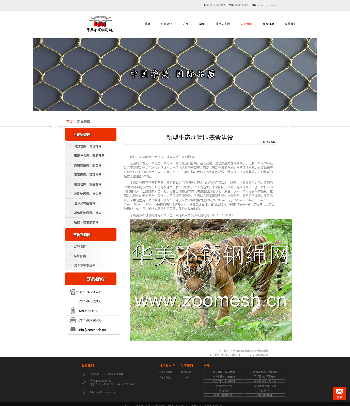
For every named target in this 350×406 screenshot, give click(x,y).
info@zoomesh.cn (266, 4)
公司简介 (166, 24)
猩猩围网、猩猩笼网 (87, 174)
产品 (186, 24)
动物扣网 (80, 246)
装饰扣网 (80, 256)
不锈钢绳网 (82, 134)
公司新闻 (246, 24)
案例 (202, 24)
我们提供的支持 (168, 377)
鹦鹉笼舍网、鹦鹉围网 (89, 155)
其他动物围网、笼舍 (87, 212)
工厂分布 (186, 377)
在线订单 (268, 24)
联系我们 (290, 24)
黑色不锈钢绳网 (84, 265)
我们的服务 (166, 372)
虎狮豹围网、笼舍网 (87, 165)
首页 (147, 24)
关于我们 (187, 365)
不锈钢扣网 (82, 234)
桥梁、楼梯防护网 (86, 222)
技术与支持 (223, 24)
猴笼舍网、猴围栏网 (87, 184)
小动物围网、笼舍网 (87, 193)
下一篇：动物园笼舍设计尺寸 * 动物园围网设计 (239, 355)
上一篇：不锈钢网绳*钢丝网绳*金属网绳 (243, 351)
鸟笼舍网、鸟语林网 (87, 146)
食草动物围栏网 (84, 203)
